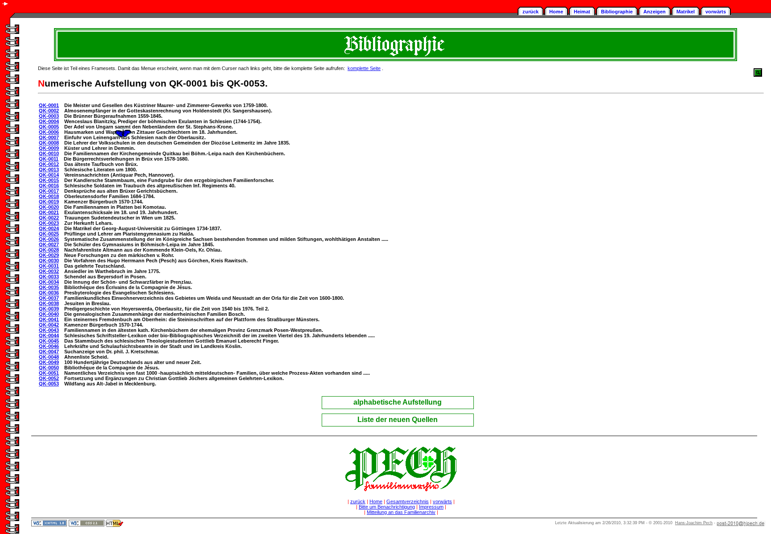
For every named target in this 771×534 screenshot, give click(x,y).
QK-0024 (49, 228)
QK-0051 (49, 373)
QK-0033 (49, 276)
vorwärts (715, 11)
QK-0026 (49, 239)
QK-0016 (49, 185)
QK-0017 (49, 191)
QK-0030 (49, 260)
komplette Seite (364, 68)
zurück (530, 11)
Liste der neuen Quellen (397, 419)
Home (556, 11)
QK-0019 (49, 201)
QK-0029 (49, 255)
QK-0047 (49, 351)
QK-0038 (49, 303)
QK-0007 (49, 137)
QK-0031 (49, 266)
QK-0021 (49, 212)
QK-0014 (49, 175)
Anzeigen (654, 11)
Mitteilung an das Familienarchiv (401, 512)
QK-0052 (49, 378)
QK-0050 (49, 367)
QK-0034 (49, 282)
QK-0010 (49, 153)
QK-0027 (49, 244)
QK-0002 (49, 110)
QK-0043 (49, 330)
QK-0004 (49, 121)
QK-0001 (49, 105)
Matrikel (685, 11)
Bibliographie (617, 11)
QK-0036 (49, 292)
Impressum (431, 506)
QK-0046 (49, 346)
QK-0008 (49, 142)
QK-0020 (49, 207)
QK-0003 (49, 116)
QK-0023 (49, 223)
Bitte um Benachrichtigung (387, 506)
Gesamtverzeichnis (407, 501)
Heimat (582, 11)
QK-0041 (49, 319)
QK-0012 (49, 164)
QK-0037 (49, 298)
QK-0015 (49, 180)
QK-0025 (49, 233)
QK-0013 (49, 169)
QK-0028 (49, 250)
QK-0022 (49, 217)
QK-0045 (49, 341)
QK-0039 (49, 308)
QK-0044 (49, 335)
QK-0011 (48, 158)
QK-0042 (49, 324)
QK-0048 (49, 357)
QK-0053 (49, 383)
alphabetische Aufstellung (397, 402)
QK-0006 (49, 132)
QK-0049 (49, 362)
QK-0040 (49, 314)
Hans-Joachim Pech (694, 523)
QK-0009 (49, 148)
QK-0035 (49, 287)
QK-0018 (49, 196)
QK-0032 (49, 271)
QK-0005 (49, 126)
